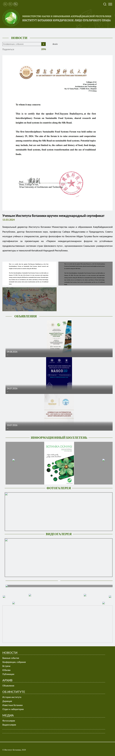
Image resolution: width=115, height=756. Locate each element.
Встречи (6, 666)
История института (11, 697)
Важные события (10, 658)
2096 (43, 49)
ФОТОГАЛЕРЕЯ (59, 488)
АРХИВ (7, 680)
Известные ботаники (12, 705)
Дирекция (7, 701)
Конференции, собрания (14, 662)
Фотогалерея (8, 721)
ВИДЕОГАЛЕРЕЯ (59, 534)
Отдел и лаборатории (13, 709)
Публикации (8, 674)
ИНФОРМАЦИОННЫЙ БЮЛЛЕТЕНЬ (59, 437)
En (10, 4)
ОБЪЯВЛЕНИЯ (25, 316)
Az (5, 4)
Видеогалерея (9, 725)
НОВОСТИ (19, 38)
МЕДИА (8, 715)
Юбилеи (6, 670)
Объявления (8, 686)
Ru (15, 4)
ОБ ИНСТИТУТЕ (13, 691)
